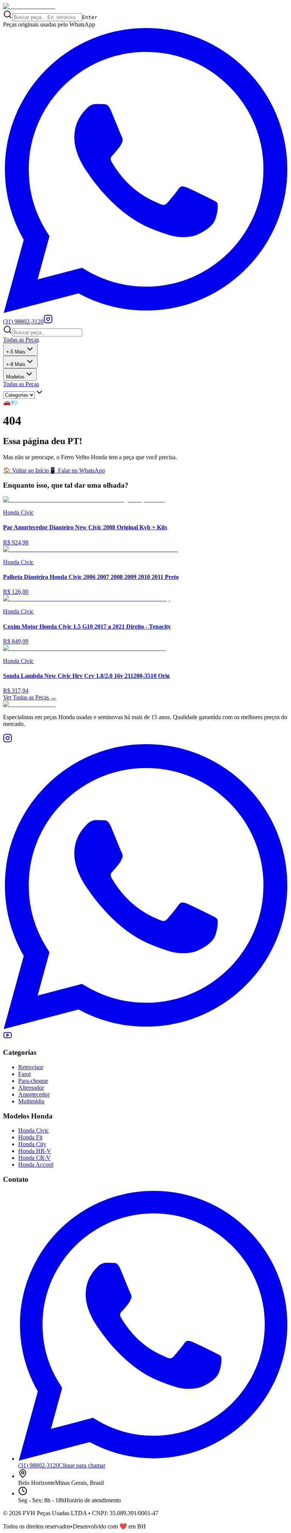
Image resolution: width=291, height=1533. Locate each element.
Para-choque (33, 1081)
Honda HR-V (34, 1151)
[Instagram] (48, 321)
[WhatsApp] (145, 1027)
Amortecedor (34, 1094)
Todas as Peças (21, 339)
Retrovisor (30, 1067)
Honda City (32, 1144)
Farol (24, 1074)
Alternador (31, 1087)
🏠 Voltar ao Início (26, 470)
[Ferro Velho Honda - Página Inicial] (29, 6)
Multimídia (31, 1101)
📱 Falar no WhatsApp (77, 470)
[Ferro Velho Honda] (145, 704)
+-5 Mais (15, 352)
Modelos (15, 377)
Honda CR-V (34, 1157)
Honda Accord (35, 1164)
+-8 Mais (15, 364)
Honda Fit (30, 1137)
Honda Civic (33, 1130)
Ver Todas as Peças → (29, 697)
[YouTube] (7, 1037)
